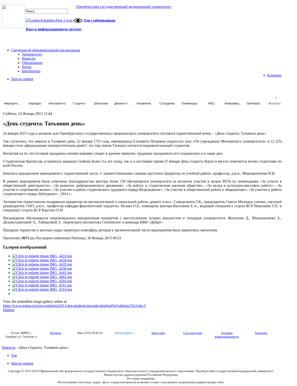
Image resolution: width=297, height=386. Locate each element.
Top (14, 355)
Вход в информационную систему (54, 29)
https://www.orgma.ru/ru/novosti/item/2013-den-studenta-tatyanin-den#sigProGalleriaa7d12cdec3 (74, 306)
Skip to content (22, 79)
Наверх (9, 310)
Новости (9, 347)
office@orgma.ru (124, 333)
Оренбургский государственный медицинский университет (123, 7)
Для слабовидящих (99, 20)
